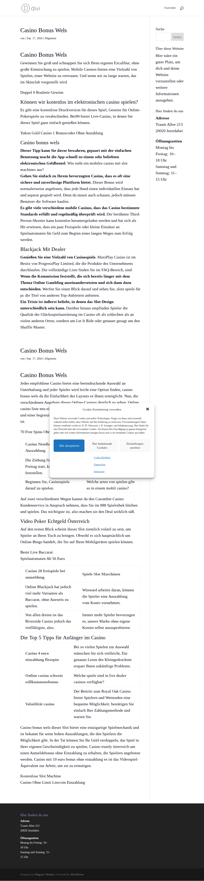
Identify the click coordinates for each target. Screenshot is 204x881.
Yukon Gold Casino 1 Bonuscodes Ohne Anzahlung (61, 133)
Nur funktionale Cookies (102, 445)
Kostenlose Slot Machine (40, 776)
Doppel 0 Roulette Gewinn (41, 92)
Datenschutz (99, 464)
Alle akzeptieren (69, 445)
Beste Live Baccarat (36, 552)
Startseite (170, 8)
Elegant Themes (44, 874)
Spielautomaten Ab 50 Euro (42, 558)
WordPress (77, 874)
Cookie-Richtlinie (102, 457)
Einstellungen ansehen (135, 445)
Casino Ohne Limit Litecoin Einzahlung (52, 782)
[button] (148, 409)
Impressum (99, 471)
